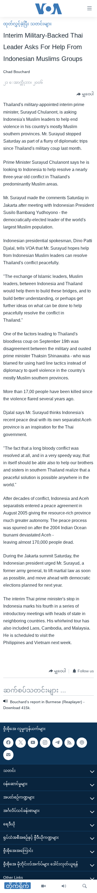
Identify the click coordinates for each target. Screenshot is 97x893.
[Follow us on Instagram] (45, 742)
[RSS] (69, 742)
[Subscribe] (8, 755)
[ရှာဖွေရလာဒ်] (85, 886)
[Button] (85, 94)
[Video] (43, 886)
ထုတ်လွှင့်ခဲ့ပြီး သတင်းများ (27, 23)
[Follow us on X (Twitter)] (20, 742)
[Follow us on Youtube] (33, 742)
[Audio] (64, 886)
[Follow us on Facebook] (8, 742)
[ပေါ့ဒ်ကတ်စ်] (82, 742)
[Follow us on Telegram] (57, 742)
